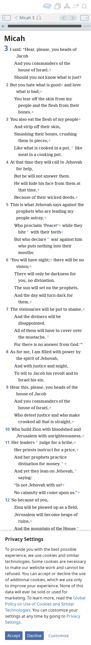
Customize (59, 635)
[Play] (3, 26)
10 (7, 429)
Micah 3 (26, 18)
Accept (13, 635)
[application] (45, 26)
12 (7, 500)
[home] (7, 6)
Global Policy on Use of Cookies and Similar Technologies (45, 604)
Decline (34, 635)
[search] (85, 7)
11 (7, 442)
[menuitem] (7, 6)
